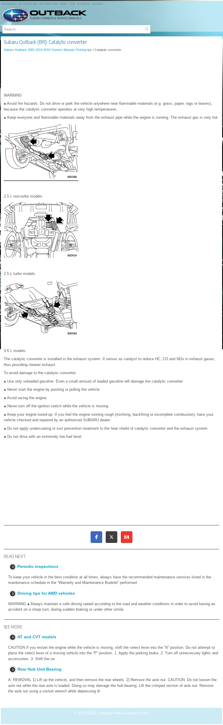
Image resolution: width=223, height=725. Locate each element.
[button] (96, 537)
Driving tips (84, 49)
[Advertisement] (111, 72)
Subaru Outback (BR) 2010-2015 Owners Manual (39, 49)
